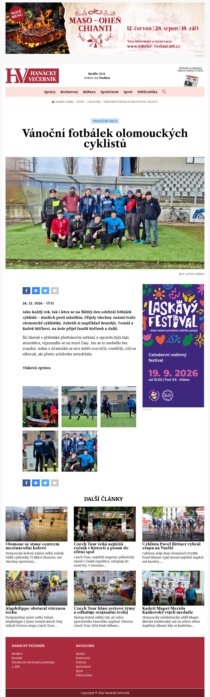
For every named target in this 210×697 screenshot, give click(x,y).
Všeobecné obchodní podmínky (33, 662)
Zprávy (50, 92)
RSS (17, 666)
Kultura (89, 92)
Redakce (17, 654)
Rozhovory (69, 92)
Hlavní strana (65, 101)
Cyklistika (95, 101)
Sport (127, 92)
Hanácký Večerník (32, 76)
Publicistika (147, 92)
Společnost (109, 92)
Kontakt (17, 658)
